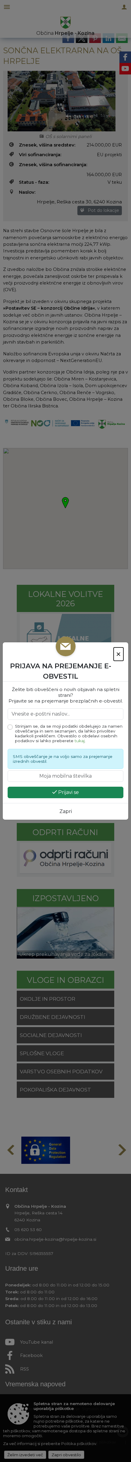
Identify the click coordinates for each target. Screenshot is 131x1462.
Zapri (65, 811)
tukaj (80, 740)
